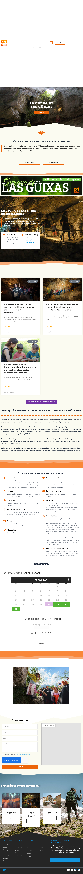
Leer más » (7, 326)
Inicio (30, 48)
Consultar (11, 818)
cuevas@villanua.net (32, 240)
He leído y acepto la (17, 754)
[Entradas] (4, 235)
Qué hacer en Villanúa (38, 48)
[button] (51, 42)
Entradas (11, 235)
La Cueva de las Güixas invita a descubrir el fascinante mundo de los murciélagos (62, 307)
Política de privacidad (24, 754)
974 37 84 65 (29, 242)
